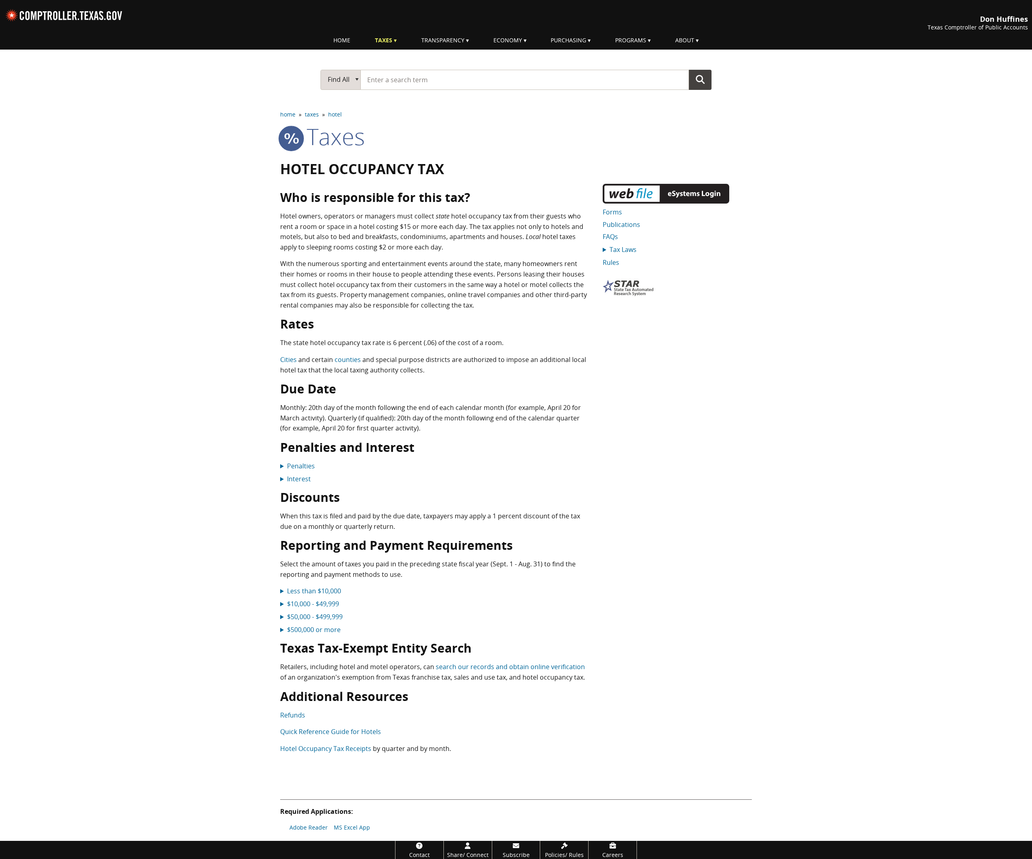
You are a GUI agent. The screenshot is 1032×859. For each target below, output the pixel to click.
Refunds (292, 715)
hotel (335, 114)
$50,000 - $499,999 (315, 616)
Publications (621, 224)
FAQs (610, 236)
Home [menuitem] (341, 40)
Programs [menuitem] (630, 40)
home (287, 114)
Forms (612, 212)
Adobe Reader (308, 827)
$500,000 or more (314, 629)
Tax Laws (623, 249)
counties (348, 359)
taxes (312, 114)
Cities (288, 359)
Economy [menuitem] (507, 40)
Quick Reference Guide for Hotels (330, 731)
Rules (611, 262)
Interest (299, 478)
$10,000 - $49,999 (313, 603)
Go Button (700, 79)
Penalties (301, 466)
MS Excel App (352, 827)
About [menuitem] (684, 40)
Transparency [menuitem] (442, 40)
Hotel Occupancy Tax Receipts (325, 748)
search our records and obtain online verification (510, 666)
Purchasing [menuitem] (568, 40)
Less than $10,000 (314, 591)
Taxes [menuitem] (383, 40)
